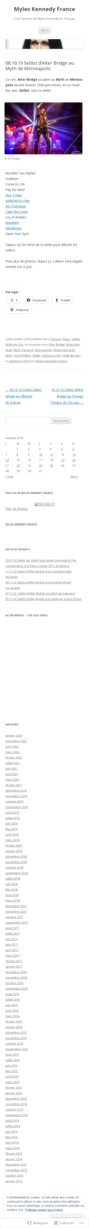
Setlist (75, 339)
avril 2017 (11, 950)
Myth (8, 355)
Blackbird (12, 222)
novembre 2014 (16, 1104)
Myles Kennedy (64, 350)
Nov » (74, 476)
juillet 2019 (12, 818)
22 (18, 465)
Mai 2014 (11, 1137)
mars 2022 (12, 752)
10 (40, 454)
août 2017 (12, 928)
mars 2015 (12, 1082)
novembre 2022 (16, 741)
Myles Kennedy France (44, 9)
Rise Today (13, 195)
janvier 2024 (13, 735)
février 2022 (13, 757)
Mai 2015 (11, 1071)
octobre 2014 (14, 1109)
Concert (55, 339)
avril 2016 (11, 1010)
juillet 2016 (12, 999)
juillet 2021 (12, 763)
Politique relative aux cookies (44, 1210)
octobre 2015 (14, 1043)
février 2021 (13, 785)
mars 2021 (12, 779)
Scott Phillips (22, 355)
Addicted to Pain (17, 200)
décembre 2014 (16, 1098)
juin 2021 (11, 768)
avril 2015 (11, 1076)
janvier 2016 (13, 1027)
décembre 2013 (16, 1164)
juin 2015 (11, 1065)
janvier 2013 (13, 1181)
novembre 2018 (16, 862)
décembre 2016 (16, 972)
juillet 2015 (12, 1060)
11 (51, 454)
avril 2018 (11, 895)
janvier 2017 (13, 966)
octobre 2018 (14, 867)
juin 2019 (11, 823)
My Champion (15, 206)
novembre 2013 (16, 1170)
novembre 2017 (16, 911)
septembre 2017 (16, 922)
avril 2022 (11, 746)
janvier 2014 (13, 1159)
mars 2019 (12, 840)
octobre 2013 (14, 1175)
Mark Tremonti (23, 350)
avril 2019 (11, 834)
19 (62, 460)
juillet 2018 (12, 878)
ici (49, 261)
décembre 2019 (16, 790)
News (66, 339)
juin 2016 (11, 1005)
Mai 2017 (11, 944)
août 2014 (12, 1120)
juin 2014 (11, 1131)
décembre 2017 (16, 906)
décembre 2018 (16, 856)
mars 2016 (12, 1016)
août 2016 (12, 994)
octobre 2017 (14, 917)
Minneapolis (43, 350)
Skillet (36, 355)
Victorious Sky (51, 355)
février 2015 (13, 1087)
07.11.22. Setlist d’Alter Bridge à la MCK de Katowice (40, 593)
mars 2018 (12, 900)
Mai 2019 (11, 829)
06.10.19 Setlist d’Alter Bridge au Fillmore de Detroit (23, 396)
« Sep (9, 476)
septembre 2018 (16, 873)
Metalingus (13, 228)
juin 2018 (11, 884)
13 (74, 454)
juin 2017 (11, 939)
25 (51, 465)
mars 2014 (12, 1148)
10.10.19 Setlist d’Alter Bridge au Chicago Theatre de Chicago (67, 396)
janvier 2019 (13, 851)
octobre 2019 (14, 801)
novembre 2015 (16, 1038)
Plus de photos (16, 509)
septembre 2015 (16, 1049)
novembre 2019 (16, 796)
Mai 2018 (11, 889)
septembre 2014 (16, 1115)
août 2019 (12, 812)
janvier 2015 (13, 1093)
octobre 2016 (14, 983)
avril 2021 (11, 774)
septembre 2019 (16, 807)
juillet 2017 (12, 933)
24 (40, 465)
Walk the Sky (14, 344)
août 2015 (12, 1054)
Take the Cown (16, 211)
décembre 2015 (16, 1032)
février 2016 (13, 1021)
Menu (44, 30)
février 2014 (13, 1153)
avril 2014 (11, 1142)
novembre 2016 (16, 977)
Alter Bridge (57, 344)
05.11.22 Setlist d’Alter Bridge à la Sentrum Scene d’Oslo (43, 599)
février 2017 (13, 961)
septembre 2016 (16, 988)
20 (74, 460)
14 (7, 460)
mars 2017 (12, 955)
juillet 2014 (12, 1126)
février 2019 (13, 845)
